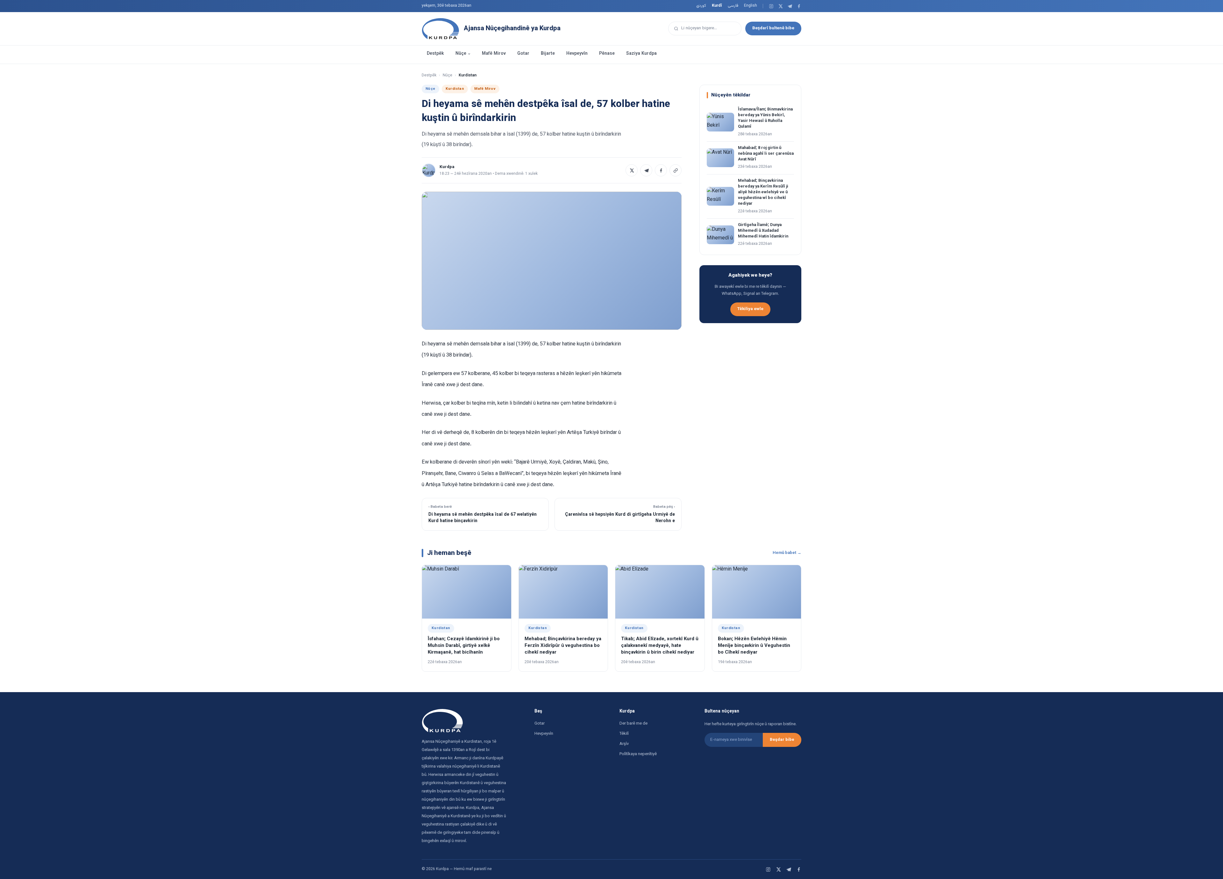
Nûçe (460, 53)
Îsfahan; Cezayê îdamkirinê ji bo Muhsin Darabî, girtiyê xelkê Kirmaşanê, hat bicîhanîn (464, 645)
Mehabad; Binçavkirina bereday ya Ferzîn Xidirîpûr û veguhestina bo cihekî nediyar (563, 645)
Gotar (523, 53)
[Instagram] (771, 6)
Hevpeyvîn (577, 53)
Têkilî (624, 734)
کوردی (701, 6)
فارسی (733, 6)
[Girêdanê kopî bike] (675, 170)
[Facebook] (799, 6)
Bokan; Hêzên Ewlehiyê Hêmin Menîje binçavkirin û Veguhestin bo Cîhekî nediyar (754, 645)
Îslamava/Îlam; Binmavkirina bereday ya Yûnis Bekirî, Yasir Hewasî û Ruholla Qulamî (765, 118)
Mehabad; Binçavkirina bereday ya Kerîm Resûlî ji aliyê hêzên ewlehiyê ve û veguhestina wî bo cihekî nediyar (763, 192)
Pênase (607, 53)
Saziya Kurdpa (641, 53)
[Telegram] (789, 6)
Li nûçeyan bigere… (699, 28)
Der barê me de (633, 723)
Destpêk (435, 53)
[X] (780, 6)
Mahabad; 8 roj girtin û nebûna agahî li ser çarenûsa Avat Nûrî (766, 154)
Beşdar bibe (782, 740)
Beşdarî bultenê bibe (773, 28)
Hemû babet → (787, 553)
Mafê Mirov (494, 53)
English (750, 6)
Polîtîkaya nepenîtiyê (638, 754)
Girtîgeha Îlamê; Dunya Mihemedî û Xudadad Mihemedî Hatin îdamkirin (763, 231)
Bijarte (548, 53)
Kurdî (717, 6)
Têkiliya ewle (750, 309)
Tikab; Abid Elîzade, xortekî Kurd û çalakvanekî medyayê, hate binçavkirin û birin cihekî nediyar (659, 645)
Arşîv (624, 744)
